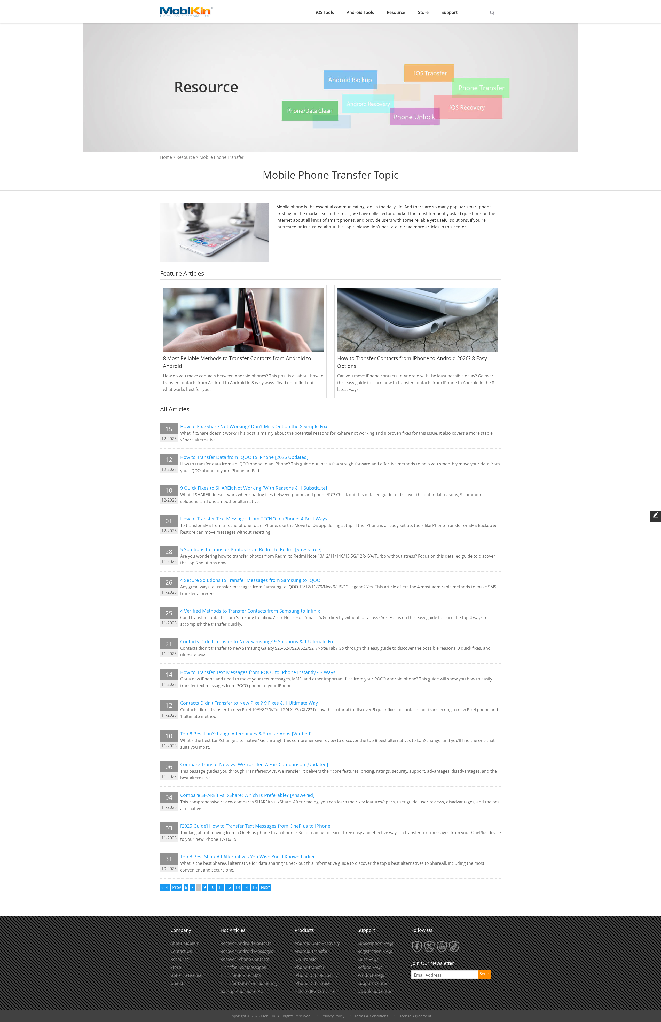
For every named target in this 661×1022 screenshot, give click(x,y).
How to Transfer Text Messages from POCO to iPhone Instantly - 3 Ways (257, 672)
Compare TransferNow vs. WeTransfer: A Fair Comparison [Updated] (254, 764)
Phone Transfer (310, 967)
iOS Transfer (306, 959)
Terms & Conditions (371, 1015)
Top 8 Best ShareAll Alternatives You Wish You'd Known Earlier (247, 856)
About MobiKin (184, 943)
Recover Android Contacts (246, 943)
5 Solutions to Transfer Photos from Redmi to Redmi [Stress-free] (250, 549)
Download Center (375, 991)
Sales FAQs (368, 959)
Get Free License (186, 975)
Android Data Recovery (317, 943)
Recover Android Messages (247, 951)
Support (450, 12)
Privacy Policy (332, 1015)
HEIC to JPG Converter (316, 991)
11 (220, 887)
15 (254, 887)
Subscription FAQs (375, 943)
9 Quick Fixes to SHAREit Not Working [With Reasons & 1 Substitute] (253, 488)
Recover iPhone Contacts (245, 959)
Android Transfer (311, 951)
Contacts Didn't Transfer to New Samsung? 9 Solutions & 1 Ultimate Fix (257, 641)
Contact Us (181, 951)
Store (423, 12)
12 (229, 887)
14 (246, 887)
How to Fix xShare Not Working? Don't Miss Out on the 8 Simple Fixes (255, 426)
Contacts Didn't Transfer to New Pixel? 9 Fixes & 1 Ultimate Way (249, 703)
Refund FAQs (370, 967)
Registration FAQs (375, 951)
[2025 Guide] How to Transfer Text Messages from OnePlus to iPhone (255, 826)
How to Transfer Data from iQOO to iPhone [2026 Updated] (244, 457)
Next (265, 887)
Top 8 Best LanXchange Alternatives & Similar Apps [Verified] (246, 734)
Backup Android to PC (242, 991)
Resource (396, 12)
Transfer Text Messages (243, 967)
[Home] (187, 11)
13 (237, 887)
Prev (176, 887)
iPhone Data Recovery (316, 975)
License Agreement (414, 1015)
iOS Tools (325, 12)
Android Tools (360, 12)
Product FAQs (371, 975)
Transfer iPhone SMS (241, 975)
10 (212, 887)
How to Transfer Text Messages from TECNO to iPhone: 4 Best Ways (253, 519)
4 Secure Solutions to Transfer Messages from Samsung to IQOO (250, 580)
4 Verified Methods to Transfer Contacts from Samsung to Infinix (250, 611)
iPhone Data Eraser (313, 983)
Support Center (373, 983)
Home (166, 157)
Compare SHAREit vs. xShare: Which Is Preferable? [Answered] (247, 795)
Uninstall (179, 983)
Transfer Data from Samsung (249, 983)
